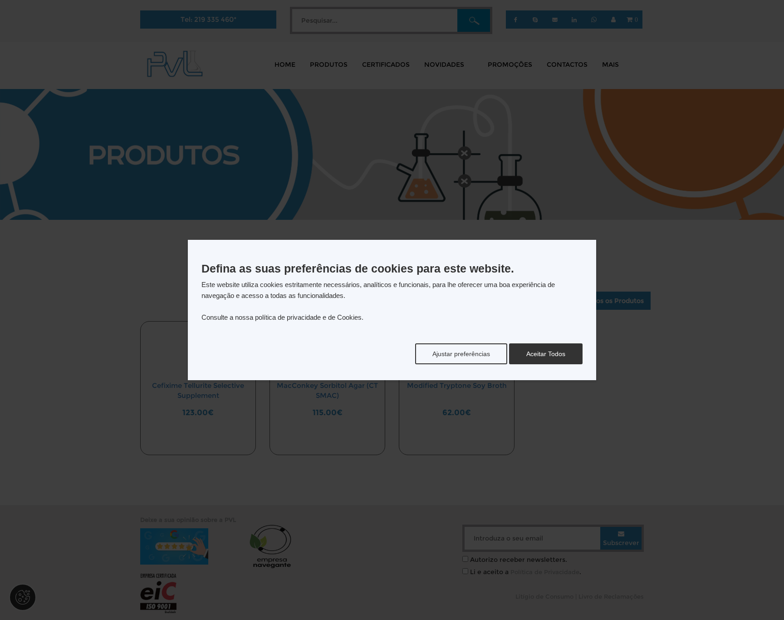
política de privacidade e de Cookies (308, 317)
